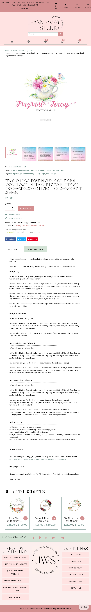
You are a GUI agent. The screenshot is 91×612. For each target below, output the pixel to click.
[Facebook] (33, 538)
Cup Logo (41, 174)
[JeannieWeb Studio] (45, 23)
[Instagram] (46, 538)
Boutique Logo (15, 174)
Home (7, 50)
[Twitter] (40, 538)
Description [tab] (13, 249)
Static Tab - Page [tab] (35, 249)
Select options (25, 518)
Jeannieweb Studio (64, 608)
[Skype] (62, 538)
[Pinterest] (53, 538)
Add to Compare (15, 218)
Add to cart (27, 208)
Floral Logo (51, 174)
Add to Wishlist (14, 215)
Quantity (8, 204)
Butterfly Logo (29, 174)
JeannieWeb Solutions (20, 167)
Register (88, 7)
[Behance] (67, 537)
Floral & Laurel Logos (21, 50)
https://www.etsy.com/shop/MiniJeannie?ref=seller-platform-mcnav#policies (38, 459)
